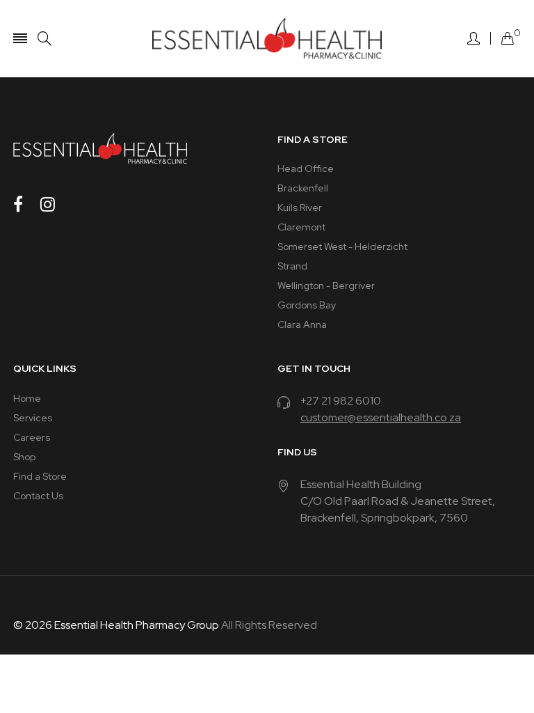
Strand (292, 266)
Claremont (301, 227)
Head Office (305, 168)
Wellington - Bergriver (326, 285)
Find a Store (40, 476)
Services (32, 418)
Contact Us (38, 495)
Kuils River (299, 207)
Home (27, 398)
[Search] (44, 38)
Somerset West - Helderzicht (342, 246)
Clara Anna (302, 324)
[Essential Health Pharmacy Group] (267, 38)
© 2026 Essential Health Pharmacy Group (116, 625)
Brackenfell (302, 188)
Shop (24, 456)
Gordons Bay (306, 305)
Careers (31, 437)
